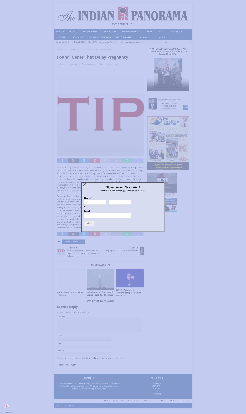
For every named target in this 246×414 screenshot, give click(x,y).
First (86, 206)
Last (110, 206)
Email (88, 211)
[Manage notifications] (7, 406)
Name (88, 198)
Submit (89, 223)
